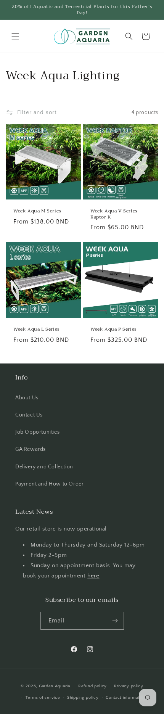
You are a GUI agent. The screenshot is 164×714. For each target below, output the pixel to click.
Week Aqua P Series (113, 329)
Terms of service (43, 697)
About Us (27, 398)
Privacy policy (128, 686)
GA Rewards (30, 449)
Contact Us (29, 415)
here (93, 575)
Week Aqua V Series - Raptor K (115, 214)
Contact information (125, 697)
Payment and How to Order (49, 484)
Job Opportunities (37, 432)
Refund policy (92, 686)
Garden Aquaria (54, 685)
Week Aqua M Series (37, 211)
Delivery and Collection (44, 467)
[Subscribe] (115, 621)
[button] (15, 36)
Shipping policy (83, 697)
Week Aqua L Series (36, 329)
